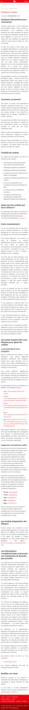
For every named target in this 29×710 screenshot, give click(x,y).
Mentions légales (5, 699)
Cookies (13, 699)
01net (2, 8)
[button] (1, 1)
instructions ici (13, 492)
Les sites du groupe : (6, 705)
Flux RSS (8, 697)
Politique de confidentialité (8, 701)
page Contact (13, 662)
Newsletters (15, 697)
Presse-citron (19, 705)
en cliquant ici (22, 218)
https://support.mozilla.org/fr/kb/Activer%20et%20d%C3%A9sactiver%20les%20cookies (16, 407)
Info (6, 8)
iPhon (7, 708)
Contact (3, 697)
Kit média (24, 701)
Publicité (18, 701)
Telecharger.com (14, 708)
